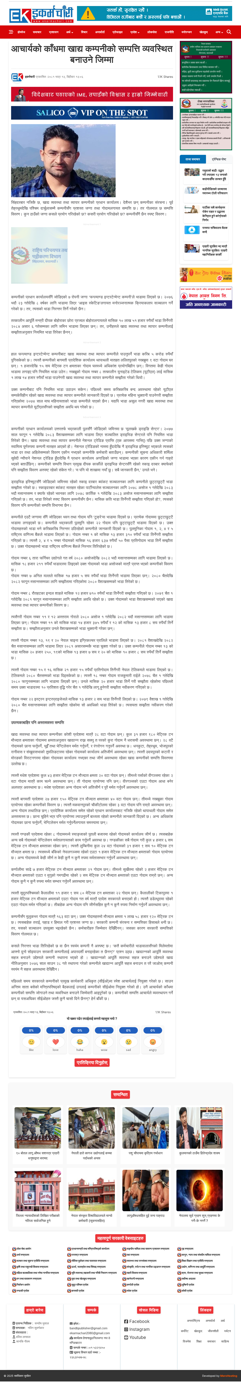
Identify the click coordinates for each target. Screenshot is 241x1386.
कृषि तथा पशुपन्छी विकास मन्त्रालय (32, 1266)
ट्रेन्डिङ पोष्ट (219, 159)
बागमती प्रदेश (78, 1290)
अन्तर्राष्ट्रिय (193, 1320)
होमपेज (21, 32)
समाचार (37, 32)
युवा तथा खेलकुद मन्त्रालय (84, 1278)
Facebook (139, 1321)
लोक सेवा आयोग (24, 1248)
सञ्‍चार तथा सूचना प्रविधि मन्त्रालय (33, 1260)
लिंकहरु (205, 1310)
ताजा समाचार (193, 159)
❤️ (55, 1041)
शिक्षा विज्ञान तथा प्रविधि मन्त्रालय (197, 1260)
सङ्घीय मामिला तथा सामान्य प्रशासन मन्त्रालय (148, 1248)
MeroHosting (228, 1375)
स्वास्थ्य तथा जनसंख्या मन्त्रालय (141, 1260)
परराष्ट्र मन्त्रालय (80, 1254)
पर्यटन (227, 1331)
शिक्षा (199, 1341)
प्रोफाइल (118, 32)
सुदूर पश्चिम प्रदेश (80, 1284)
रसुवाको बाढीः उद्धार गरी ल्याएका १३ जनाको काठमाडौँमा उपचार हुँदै (214, 175)
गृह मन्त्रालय (187, 1248)
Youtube (137, 1337)
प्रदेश (133, 32)
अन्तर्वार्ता (100, 32)
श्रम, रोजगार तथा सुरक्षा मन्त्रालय (197, 1272)
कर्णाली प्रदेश (133, 1284)
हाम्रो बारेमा (34, 1310)
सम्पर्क (92, 1310)
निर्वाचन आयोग (23, 1284)
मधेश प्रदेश (132, 1290)
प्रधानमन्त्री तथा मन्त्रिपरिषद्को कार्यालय (90, 1248)
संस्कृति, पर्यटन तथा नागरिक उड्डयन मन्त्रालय (148, 1266)
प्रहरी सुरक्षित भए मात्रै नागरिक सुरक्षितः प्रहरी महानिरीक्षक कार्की (214, 250)
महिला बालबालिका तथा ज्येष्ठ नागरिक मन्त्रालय (38, 1272)
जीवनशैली (213, 1331)
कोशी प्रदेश (187, 1290)
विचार (84, 32)
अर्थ (68, 32)
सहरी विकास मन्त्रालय (137, 1272)
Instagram (139, 1329)
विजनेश (187, 1341)
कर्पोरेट (184, 1331)
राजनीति (169, 32)
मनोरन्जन (187, 32)
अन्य (218, 32)
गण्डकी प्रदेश (23, 1290)
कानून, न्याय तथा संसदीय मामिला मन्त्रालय (201, 1254)
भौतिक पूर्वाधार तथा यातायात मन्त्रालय (89, 1260)
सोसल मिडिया (149, 1310)
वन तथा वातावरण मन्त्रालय (29, 1278)
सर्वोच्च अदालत (188, 1278)
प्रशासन (53, 32)
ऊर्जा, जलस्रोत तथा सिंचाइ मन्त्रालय (89, 1266)
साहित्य (225, 1341)
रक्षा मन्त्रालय (133, 1254)
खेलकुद (204, 32)
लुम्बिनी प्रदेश (188, 1284)
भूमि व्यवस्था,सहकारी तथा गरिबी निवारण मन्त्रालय (94, 1272)
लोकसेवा (152, 32)
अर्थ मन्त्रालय (23, 1254)
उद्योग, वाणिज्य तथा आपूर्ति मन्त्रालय (198, 1266)
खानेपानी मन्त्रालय (135, 1278)
